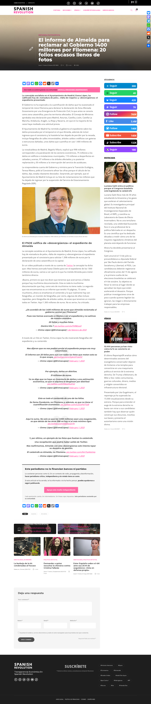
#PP (129, 680)
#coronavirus (104, 670)
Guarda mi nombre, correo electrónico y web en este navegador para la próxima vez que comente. (54, 633)
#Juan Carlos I (104, 680)
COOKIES (83, 699)
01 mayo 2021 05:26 (87, 574)
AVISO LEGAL (59, 699)
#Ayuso (120, 665)
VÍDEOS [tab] (107, 318)
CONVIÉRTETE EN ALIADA (91, 10)
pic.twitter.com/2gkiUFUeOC (68, 357)
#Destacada (117, 670)
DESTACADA (43, 35)
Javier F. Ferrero (43, 65)
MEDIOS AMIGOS (108, 10)
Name (20, 620)
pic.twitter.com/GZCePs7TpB (74, 404)
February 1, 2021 (77, 361)
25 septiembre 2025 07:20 (59, 571)
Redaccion (17, 569)
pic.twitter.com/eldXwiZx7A (61, 424)
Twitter (69, 265)
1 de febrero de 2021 (77, 330)
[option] (27, 553)
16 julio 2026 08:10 (115, 312)
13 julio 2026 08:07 (115, 429)
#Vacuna (103, 685)
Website (73, 620)
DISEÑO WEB (91, 699)
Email (46, 620)
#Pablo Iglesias (118, 680)
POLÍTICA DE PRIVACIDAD (72, 699)
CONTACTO (31, 3)
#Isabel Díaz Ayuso (121, 675)
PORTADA (56, 10)
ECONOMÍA (28, 559)
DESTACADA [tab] (109, 158)
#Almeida (33, 514)
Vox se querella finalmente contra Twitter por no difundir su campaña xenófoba (37, 531)
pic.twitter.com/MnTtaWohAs (80, 452)
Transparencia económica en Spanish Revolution (28, 673)
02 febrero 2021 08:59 (52, 65)
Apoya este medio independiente (61, 490)
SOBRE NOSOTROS (19, 3)
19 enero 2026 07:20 (25, 569)
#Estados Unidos (105, 675)
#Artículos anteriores (107, 665)
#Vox (112, 685)
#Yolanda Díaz (123, 685)
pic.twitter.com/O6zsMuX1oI (61, 384)
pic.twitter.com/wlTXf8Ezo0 (67, 326)
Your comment (23, 599)
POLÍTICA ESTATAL (54, 35)
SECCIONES (66, 10)
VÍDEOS (76, 10)
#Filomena (44, 514)
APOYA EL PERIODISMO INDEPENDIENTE (73, 90)
